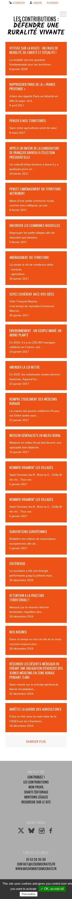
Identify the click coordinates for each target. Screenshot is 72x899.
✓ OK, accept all (52, 888)
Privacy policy (48, 894)
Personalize (28, 894)
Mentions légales (36, 797)
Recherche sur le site (36, 802)
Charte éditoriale (36, 792)
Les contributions (36, 782)
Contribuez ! (36, 777)
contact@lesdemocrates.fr (36, 864)
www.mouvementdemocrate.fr (36, 868)
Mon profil (36, 787)
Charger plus (36, 741)
